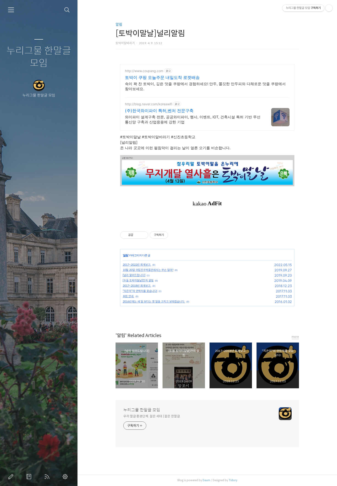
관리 (66, 476)
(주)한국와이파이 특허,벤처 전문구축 (159, 110)
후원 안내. (128, 296)
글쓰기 (11, 476)
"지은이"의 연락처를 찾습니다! (140, 291)
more (295, 337)
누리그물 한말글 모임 (38, 57)
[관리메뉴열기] (329, 8)
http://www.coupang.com (144, 71)
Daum (206, 480)
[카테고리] (11, 10)
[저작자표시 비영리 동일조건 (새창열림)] (174, 235)
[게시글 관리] (143, 235)
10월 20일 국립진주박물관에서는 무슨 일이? (148, 270)
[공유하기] (137, 235)
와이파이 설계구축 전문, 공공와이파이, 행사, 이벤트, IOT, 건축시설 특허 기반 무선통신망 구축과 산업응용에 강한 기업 (192, 119)
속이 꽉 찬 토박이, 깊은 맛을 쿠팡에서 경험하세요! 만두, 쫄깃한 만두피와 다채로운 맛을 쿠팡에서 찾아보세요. (205, 86)
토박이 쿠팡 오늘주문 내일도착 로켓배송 (162, 77)
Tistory (233, 480)
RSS (47, 476)
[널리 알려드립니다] (134, 275)
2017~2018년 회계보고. (137, 285)
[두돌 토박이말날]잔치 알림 (138, 280)
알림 (119, 24)
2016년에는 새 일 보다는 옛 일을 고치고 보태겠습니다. (154, 301)
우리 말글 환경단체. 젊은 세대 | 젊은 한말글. (151, 416)
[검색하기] (67, 10)
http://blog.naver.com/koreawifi (148, 104)
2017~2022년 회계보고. (137, 264)
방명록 (29, 476)
